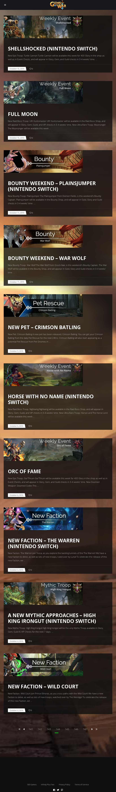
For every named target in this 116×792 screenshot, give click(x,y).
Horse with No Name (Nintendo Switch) (51, 399)
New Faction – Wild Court (43, 686)
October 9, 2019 (16, 351)
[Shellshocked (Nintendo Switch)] (43, 27)
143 (49, 729)
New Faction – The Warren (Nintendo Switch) (44, 543)
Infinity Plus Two (47, 784)
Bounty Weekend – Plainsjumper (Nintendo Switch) (52, 186)
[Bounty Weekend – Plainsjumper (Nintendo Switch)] (43, 161)
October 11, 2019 (17, 213)
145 (67, 729)
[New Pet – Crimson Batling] (43, 305)
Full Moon (23, 114)
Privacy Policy (64, 784)
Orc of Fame (24, 471)
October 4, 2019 (16, 570)
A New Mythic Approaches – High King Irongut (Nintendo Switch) (52, 618)
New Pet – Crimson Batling (44, 327)
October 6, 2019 (16, 426)
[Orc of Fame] (43, 449)
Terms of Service (82, 784)
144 (58, 729)
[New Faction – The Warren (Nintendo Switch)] (43, 518)
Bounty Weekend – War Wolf (47, 258)
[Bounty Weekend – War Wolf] (43, 236)
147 (85, 729)
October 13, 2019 (17, 68)
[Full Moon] (43, 92)
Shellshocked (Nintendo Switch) (52, 48)
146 (76, 729)
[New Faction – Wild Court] (43, 664)
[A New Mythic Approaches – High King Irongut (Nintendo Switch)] (43, 593)
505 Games (31, 784)
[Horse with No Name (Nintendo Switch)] (43, 374)
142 (40, 729)
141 (31, 729)
